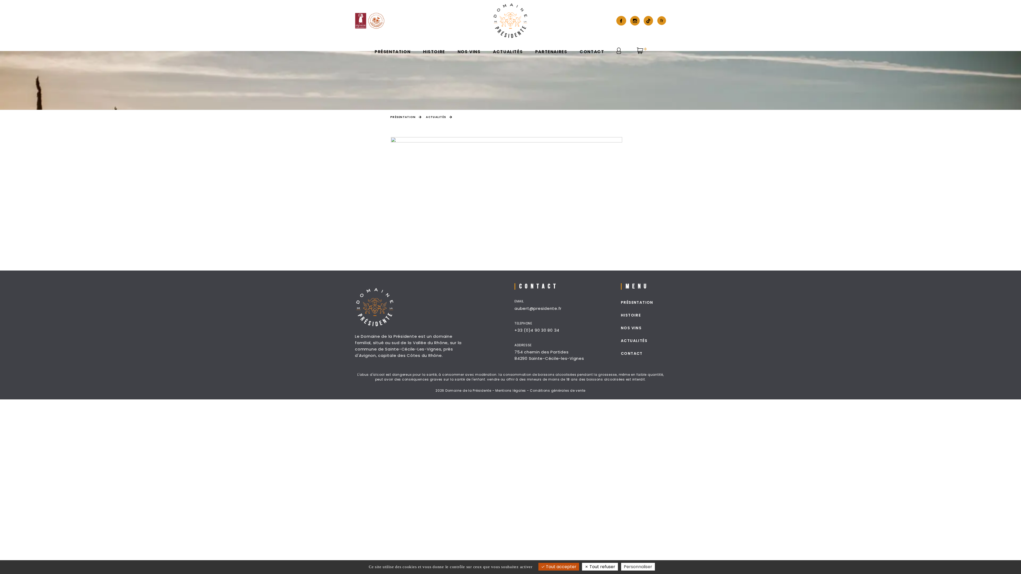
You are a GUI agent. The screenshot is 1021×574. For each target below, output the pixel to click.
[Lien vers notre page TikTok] (648, 21)
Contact (592, 51)
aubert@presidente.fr (538, 308)
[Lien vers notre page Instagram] (635, 21)
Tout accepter (560, 567)
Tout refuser (601, 567)
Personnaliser (638, 567)
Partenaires (551, 51)
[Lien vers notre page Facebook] (621, 21)
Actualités (508, 51)
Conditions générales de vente (557, 390)
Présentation (393, 51)
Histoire (434, 51)
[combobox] (661, 20)
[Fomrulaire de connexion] (620, 51)
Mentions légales (510, 390)
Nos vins (469, 51)
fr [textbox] (661, 20)
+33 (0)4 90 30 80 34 (536, 330)
